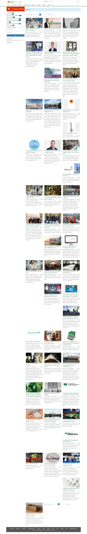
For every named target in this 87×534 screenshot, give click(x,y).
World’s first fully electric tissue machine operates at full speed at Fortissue (34, 224)
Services (49, 5)
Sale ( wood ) (10, 17)
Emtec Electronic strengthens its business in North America (50, 464)
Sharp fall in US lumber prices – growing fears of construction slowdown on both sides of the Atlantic (52, 197)
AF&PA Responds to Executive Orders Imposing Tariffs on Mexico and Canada (71, 393)
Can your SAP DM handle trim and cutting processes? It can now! (70, 246)
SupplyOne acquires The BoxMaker (70, 28)
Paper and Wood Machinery (13, 20)
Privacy (62, 528)
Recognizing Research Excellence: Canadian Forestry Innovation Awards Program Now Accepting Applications (33, 394)
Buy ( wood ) (10, 25)
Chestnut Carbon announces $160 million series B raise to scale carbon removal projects (52, 365)
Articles (33, 5)
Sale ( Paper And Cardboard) (14, 15)
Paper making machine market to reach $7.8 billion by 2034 (71, 271)
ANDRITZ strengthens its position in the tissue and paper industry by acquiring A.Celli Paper (52, 225)
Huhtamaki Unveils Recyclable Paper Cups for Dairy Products (51, 342)
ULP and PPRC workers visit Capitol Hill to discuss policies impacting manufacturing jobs (71, 365)
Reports (44, 5)
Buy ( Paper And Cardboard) (14, 18)
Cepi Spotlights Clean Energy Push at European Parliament (33, 196)
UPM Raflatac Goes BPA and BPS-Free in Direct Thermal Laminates (71, 489)
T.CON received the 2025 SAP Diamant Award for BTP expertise (34, 151)
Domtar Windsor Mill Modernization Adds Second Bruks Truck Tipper (71, 224)
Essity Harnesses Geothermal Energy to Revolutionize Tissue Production (52, 271)
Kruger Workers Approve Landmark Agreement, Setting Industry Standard (70, 317)
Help (67, 528)
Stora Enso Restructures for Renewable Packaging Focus (71, 110)
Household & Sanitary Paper (13, 23)
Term (57, 528)
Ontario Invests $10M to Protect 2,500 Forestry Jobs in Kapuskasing (52, 420)
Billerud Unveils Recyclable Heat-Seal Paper (33, 271)
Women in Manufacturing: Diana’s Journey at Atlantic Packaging (70, 79)
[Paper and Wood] (11, 2)
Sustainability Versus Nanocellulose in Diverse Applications (70, 440)
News (44, 528)
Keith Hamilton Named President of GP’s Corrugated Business (52, 151)
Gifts (8, 22)
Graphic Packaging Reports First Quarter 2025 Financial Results (52, 52)
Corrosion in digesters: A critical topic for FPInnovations (71, 174)
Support (38, 528)
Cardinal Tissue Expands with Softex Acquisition (51, 393)
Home (8, 5)
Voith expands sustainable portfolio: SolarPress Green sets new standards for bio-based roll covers (71, 343)
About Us (12, 528)
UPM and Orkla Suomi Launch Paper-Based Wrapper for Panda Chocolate (70, 295)
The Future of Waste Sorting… (32, 463)
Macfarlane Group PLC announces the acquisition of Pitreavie (33, 514)
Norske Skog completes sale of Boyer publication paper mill (52, 110)
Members (19, 5)
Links (53, 528)
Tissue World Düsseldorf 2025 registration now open (69, 464)
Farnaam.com (52, 530)
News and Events (27, 5)
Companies (10, 13)
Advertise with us (31, 528)
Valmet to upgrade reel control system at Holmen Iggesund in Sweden (71, 420)
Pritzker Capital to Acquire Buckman (33, 341)
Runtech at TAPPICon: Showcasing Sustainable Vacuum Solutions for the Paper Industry (52, 80)
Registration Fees (73, 528)
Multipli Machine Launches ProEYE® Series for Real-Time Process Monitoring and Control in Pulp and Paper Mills (71, 53)
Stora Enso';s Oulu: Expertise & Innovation (32, 364)
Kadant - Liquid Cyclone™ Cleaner (70, 133)
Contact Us (24, 528)
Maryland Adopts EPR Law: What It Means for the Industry (33, 29)
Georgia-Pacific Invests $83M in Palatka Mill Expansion (34, 110)
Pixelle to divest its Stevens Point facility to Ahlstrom (71, 196)
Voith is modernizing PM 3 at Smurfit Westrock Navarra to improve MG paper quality (71, 152)
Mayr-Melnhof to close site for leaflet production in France (33, 420)
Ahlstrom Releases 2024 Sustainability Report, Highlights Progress (52, 246)
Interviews (38, 5)
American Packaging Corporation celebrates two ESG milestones (51, 295)
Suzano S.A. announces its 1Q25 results (52, 28)
